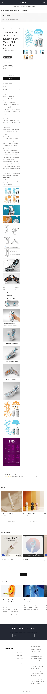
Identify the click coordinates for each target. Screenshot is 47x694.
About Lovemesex (20, 647)
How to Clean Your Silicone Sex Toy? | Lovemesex (9, 602)
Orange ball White (8, 65)
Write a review (39, 476)
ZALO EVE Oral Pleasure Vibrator (7, 513)
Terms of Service (20, 658)
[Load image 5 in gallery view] (26, 57)
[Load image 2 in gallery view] (31, 52)
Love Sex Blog (20, 663)
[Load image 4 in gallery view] (41, 52)
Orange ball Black (8, 62)
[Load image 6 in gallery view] (31, 57)
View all (23, 574)
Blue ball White (7, 57)
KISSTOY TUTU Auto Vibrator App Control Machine (10, 558)
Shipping (4, 50)
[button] (2, 2)
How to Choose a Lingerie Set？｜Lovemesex (32, 601)
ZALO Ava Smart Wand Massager (29, 513)
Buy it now (11, 78)
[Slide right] (26, 24)
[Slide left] (20, 24)
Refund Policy (19, 655)
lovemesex (21, 691)
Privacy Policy (19, 652)
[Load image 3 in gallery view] (36, 52)
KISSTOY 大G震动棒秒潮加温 (28, 558)
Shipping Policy (20, 649)
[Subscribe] (33, 635)
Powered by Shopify (26, 691)
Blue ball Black (7, 60)
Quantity (4, 68)
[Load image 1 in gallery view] (26, 52)
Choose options (11, 521)
